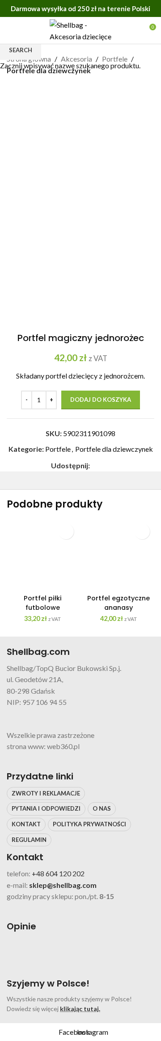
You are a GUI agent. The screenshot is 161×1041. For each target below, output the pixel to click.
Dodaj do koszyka (100, 399)
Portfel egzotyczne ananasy (118, 603)
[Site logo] (80, 29)
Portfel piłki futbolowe (43, 603)
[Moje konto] (132, 30)
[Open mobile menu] (10, 30)
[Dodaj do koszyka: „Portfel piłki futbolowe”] (66, 531)
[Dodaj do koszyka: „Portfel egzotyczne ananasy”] (142, 531)
